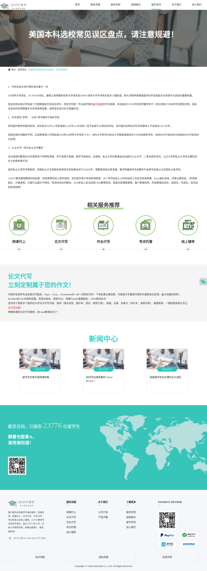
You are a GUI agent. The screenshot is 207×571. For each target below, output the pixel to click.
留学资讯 (156, 4)
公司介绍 (103, 512)
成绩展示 (136, 4)
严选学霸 (103, 517)
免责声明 (167, 557)
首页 (77, 4)
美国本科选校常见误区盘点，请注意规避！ (49, 70)
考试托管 (145, 242)
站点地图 (40, 557)
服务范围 (95, 4)
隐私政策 (104, 557)
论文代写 (61, 242)
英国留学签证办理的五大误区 (165, 377)
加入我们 (197, 4)
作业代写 (103, 242)
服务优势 (115, 4)
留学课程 (98, 104)
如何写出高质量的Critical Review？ (99, 379)
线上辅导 (188, 242)
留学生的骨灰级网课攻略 (35, 377)
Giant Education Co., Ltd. (99, 566)
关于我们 (176, 4)
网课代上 (19, 242)
